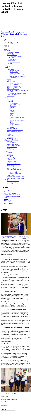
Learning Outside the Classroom (15, 130)
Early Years (10, 98)
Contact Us (6, 179)
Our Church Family (12, 57)
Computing (13, 106)
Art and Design (14, 103)
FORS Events (13, 172)
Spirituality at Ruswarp (16, 56)
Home (5, 49)
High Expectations (14, 70)
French (12, 110)
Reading (12, 123)
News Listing (10, 157)
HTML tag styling (11, 182)
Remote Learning (11, 138)
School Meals (10, 165)
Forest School (13, 108)
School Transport (11, 168)
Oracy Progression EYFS (7, 236)
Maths (11, 114)
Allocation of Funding (12, 82)
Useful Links (10, 175)
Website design (4, 405)
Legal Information (9, 401)
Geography (13, 111)
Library (9, 134)
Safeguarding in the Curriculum (15, 131)
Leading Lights (14, 72)
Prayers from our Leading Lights (18, 74)
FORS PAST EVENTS (16, 174)
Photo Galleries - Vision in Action (15, 176)
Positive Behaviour (12, 69)
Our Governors (11, 60)
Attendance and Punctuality (14, 164)
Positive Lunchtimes (15, 73)
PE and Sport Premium (16, 83)
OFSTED (9, 80)
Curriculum (10, 101)
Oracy (8, 132)
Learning (6, 97)
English (12, 107)
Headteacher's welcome (13, 52)
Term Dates (10, 154)
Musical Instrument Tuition (17, 117)
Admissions (10, 53)
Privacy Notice (10, 96)
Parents (5, 151)
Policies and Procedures (13, 89)
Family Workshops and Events (14, 169)
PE (11, 118)
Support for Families (12, 147)
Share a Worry (10, 141)
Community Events (12, 59)
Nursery (12, 100)
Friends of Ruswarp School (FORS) (16, 171)
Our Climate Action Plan (13, 94)
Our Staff (9, 63)
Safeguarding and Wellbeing (11, 140)
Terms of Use (10, 183)
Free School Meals (11, 166)
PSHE (11, 121)
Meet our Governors (15, 62)
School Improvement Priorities (14, 87)
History (12, 113)
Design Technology (15, 104)
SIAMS (9, 79)
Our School (7, 50)
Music (11, 115)
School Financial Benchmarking (18, 93)
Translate (15, 43)
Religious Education (15, 124)
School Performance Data (13, 86)
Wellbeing (9, 148)
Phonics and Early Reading (17, 120)
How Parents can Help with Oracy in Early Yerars (15, 237)
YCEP (8, 66)
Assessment (10, 137)
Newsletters (10, 155)
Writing (12, 127)
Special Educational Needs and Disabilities (17, 90)
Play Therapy (13, 149)
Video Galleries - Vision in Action (15, 178)
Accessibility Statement (13, 181)
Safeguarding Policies (12, 144)
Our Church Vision (12, 55)
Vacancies (9, 65)
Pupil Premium (14, 84)
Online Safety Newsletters (13, 145)
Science (12, 125)
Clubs (8, 162)
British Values (10, 135)
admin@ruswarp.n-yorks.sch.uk (9, 399)
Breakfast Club (11, 159)
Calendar (9, 152)
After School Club (11, 161)
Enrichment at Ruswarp (13, 128)
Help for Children (11, 142)
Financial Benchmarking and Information (17, 91)
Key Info (6, 67)
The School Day (11, 158)
